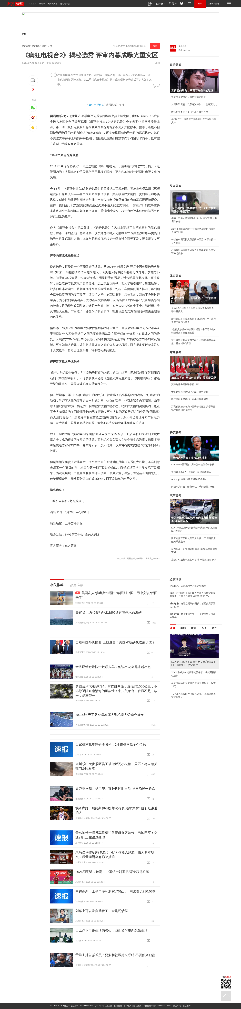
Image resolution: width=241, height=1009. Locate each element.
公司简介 (99, 1006)
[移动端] (150, 3)
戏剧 (44, 46)
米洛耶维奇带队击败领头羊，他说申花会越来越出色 (113, 667)
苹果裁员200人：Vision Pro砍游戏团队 (191, 472)
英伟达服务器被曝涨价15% (185, 384)
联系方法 (108, 1006)
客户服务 (128, 1006)
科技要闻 (175, 432)
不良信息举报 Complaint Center (157, 1006)
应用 (41, 3)
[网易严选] (172, 3)
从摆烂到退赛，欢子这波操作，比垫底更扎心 (194, 104)
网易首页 (32, 3)
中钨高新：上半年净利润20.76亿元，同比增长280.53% (115, 891)
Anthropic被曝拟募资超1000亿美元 (189, 479)
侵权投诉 (187, 1006)
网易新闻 (182, 46)
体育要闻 (175, 276)
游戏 (172, 628)
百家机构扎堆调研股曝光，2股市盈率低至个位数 (110, 744)
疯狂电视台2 (96, 104)
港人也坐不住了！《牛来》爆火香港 (189, 111)
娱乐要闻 (175, 64)
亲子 (204, 628)
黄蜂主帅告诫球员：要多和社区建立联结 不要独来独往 (115, 955)
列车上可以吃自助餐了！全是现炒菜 (101, 911)
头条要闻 (175, 186)
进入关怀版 (65, 3)
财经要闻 (175, 352)
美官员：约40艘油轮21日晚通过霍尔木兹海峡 (108, 612)
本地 (183, 628)
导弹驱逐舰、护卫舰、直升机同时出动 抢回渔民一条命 (115, 788)
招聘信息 (118, 1006)
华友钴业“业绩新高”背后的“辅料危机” (190, 391)
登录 (200, 3)
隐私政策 (137, 1006)
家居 (193, 628)
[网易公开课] (160, 3)
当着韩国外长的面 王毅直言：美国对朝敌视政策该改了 (115, 642)
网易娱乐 (36, 46)
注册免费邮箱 (213, 3)
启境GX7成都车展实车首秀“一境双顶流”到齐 (194, 559)
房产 (214, 628)
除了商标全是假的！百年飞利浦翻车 (189, 399)
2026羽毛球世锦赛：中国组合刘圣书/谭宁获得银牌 (112, 872)
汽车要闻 (175, 495)
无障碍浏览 (52, 3)
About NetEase (86, 1006)
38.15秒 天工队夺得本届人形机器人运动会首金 (109, 715)
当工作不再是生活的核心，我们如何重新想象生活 (111, 930)
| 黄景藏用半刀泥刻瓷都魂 (188, 585)
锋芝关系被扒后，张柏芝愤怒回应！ (189, 97)
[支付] (182, 3)
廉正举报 (177, 1006)
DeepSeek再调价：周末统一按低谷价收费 (192, 464)
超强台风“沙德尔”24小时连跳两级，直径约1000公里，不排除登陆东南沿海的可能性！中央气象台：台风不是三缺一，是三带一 (116, 691)
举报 (157, 63)
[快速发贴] (33, 80)
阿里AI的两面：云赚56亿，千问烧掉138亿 (192, 486)
